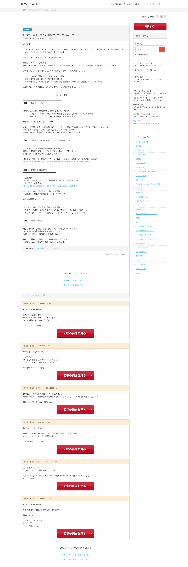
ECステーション (141, 205)
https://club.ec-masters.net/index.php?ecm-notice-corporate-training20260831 (149, 122)
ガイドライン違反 (43, 248)
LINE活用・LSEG (141, 167)
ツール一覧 (150, 4)
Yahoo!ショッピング (143, 150)
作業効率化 (139, 256)
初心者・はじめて (142, 142)
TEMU (138, 218)
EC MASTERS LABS (142, 260)
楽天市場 (36, 295)
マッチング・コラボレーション (146, 214)
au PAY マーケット (142, 154)
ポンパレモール (141, 180)
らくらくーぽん (141, 176)
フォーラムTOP (31, 4)
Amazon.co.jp (141, 163)
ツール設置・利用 (142, 197)
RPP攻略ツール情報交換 (144, 226)
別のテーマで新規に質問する (75, 285)
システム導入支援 (142, 247)
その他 (138, 273)
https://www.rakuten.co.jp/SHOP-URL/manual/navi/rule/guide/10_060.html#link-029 (57, 162)
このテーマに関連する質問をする (75, 280)
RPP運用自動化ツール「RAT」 (146, 171)
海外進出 (139, 209)
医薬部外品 (57, 248)
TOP (24, 10)
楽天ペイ (139, 222)
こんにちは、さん (121, 4)
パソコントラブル (142, 264)
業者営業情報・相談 (143, 243)
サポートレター (141, 269)
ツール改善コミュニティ (144, 235)
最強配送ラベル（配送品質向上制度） (149, 184)
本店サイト (139, 193)
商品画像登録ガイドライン (145, 231)
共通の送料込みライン (143, 201)
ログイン (162, 4)
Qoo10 (138, 159)
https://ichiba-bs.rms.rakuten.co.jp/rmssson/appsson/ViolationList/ (50, 186)
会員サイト (138, 4)
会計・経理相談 (141, 252)
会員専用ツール (141, 188)
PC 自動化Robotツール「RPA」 (147, 239)
